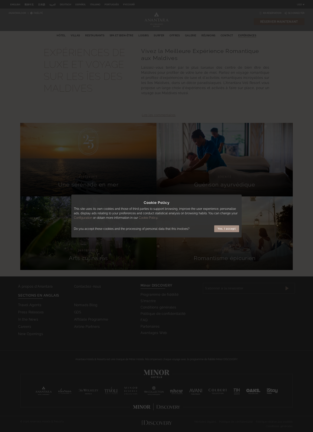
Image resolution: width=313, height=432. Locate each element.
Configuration (83, 217)
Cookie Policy (148, 217)
